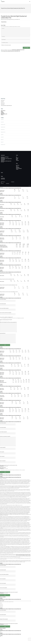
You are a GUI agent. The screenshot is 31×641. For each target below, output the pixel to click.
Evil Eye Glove (3, 157)
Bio (16, 157)
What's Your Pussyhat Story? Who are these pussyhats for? (8, 322)
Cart (16, 166)
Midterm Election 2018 (4, 113)
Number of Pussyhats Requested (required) (6, 319)
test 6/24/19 (2, 101)
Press (17, 159)
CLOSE (1, 193)
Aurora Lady (3, 182)
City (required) (2, 451)
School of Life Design (8, 181)
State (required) (2, 456)
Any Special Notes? (2, 333)
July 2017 (2, 134)
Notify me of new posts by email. (6, 45)
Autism (2, 111)
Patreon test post (2, 100)
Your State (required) (3, 583)
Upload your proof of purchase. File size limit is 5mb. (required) (9, 592)
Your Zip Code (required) (3, 587)
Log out (17, 169)
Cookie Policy (3, 178)
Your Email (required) (3, 303)
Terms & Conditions (19, 168)
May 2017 (2, 139)
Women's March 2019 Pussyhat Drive (6, 161)
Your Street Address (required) (4, 308)
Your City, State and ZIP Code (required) (5, 312)
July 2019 (2, 119)
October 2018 (2, 129)
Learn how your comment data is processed (18, 49)
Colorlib (5, 183)
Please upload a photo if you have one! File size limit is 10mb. (8, 465)
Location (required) (2, 447)
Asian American (3, 110)
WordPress (10, 183)
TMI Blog (17, 160)
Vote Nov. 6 (2, 160)
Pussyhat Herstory (3, 21)
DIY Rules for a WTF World (4, 157)
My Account (17, 167)
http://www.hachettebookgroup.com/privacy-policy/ (23, 555)
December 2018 (3, 124)
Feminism (2, 112)
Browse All (2, 161)
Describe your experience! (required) (5, 436)
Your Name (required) (3, 299)
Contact (17, 157)
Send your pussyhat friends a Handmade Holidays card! (6, 105)
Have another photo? (3, 467)
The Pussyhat (3, 159)
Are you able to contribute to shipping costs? (12, 318)
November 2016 (3, 144)
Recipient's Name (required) (4, 619)
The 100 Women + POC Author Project (6, 158)
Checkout (17, 166)
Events (17, 158)
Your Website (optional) (3, 431)
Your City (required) (2, 578)
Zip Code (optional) (2, 460)
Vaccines (2, 114)
